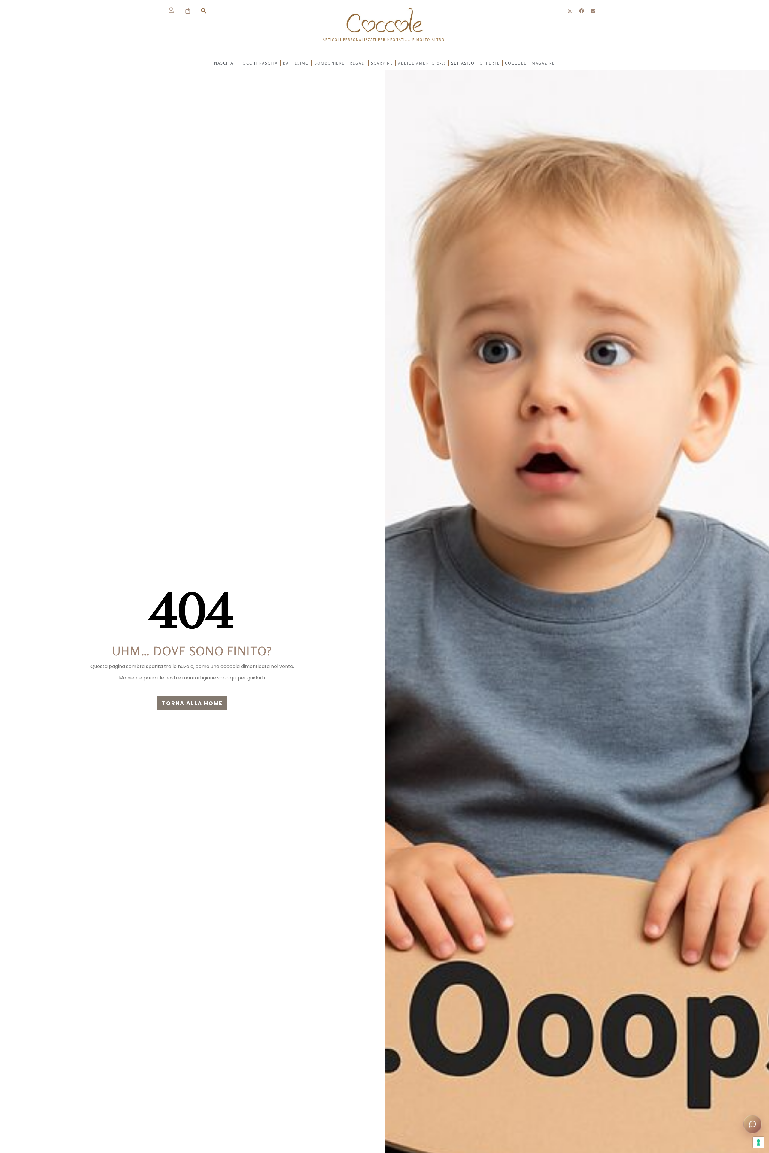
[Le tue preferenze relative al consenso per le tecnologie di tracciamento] (758, 1142)
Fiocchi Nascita (258, 63)
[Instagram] (570, 11)
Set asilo (463, 63)
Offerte (490, 63)
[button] (203, 10)
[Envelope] (593, 11)
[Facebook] (581, 11)
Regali (358, 63)
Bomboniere (329, 63)
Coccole (516, 63)
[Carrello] (188, 10)
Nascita (223, 63)
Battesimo (296, 63)
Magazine (543, 63)
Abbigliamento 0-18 (422, 63)
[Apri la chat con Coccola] (752, 1124)
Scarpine (382, 63)
